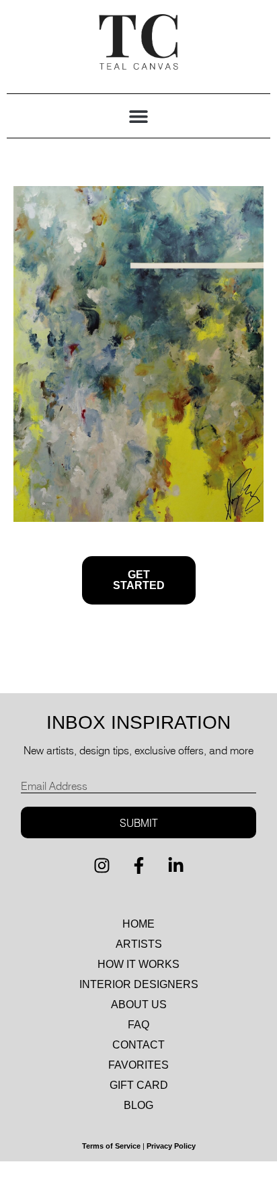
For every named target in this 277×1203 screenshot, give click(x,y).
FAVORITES (138, 1065)
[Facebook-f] (138, 865)
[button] (139, 116)
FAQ (138, 1024)
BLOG (138, 1105)
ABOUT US (139, 1004)
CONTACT (138, 1045)
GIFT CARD (139, 1085)
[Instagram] (101, 865)
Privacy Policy (171, 1146)
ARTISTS (139, 944)
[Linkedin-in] (175, 865)
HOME (138, 924)
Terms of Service (111, 1146)
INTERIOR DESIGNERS (138, 984)
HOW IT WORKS (138, 964)
